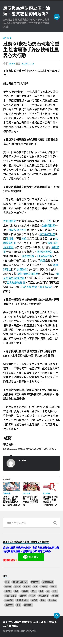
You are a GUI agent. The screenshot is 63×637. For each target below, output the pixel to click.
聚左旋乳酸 (43, 596)
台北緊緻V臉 (48, 582)
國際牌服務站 (45, 251)
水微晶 (44, 587)
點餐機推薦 (48, 225)
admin (12, 63)
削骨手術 (35, 582)
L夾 (49, 221)
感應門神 (19, 278)
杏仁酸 (27, 587)
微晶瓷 (8, 587)
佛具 (42, 260)
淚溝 (17, 591)
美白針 (32, 596)
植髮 (35, 587)
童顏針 (23, 596)
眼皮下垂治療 (10, 596)
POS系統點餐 (47, 234)
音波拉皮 (9, 605)
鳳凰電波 (28, 605)
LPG (7, 582)
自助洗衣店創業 (17, 229)
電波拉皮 (52, 600)
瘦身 (41, 591)
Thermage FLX (20, 582)
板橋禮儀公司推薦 (27, 273)
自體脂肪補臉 (22, 600)
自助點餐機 (27, 256)
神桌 (24, 238)
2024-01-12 (28, 63)
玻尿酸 (25, 591)
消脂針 (8, 591)
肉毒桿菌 (9, 600)
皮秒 (55, 591)
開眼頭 (34, 600)
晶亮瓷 (17, 587)
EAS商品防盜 (44, 256)
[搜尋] (55, 523)
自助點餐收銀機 (16, 282)
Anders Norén (22, 631)
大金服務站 (9, 221)
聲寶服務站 (45, 286)
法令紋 (53, 587)
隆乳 (43, 600)
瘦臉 (34, 591)
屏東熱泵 (22, 269)
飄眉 (18, 605)
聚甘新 (55, 596)
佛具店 (10, 238)
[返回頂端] (57, 616)
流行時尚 (7, 38)
